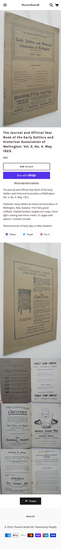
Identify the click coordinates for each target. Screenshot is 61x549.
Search (30, 516)
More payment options (26, 182)
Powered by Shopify (46, 526)
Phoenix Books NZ (24, 526)
